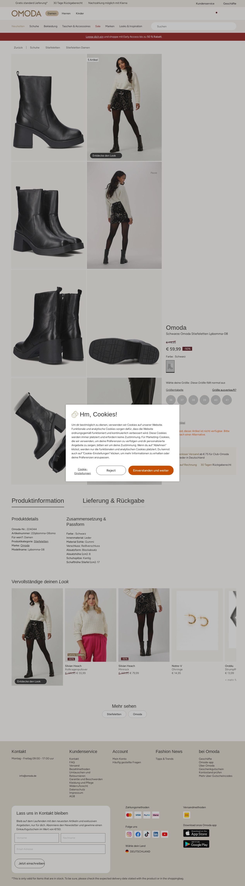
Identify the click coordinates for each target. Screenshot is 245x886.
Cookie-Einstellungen (82, 471)
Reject (111, 470)
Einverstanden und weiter (151, 470)
